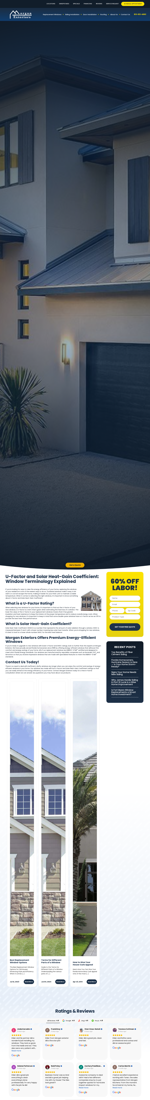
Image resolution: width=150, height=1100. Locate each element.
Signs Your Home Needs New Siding (123, 673)
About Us (114, 14)
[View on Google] (14, 1030)
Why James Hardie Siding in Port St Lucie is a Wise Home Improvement (124, 682)
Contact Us (125, 14)
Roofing (103, 14)
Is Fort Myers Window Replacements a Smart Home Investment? (123, 692)
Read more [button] (16, 1050)
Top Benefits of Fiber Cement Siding (122, 653)
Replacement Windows (52, 14)
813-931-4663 (140, 14)
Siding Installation (72, 14)
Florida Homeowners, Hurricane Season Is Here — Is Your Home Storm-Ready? (124, 663)
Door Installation (90, 14)
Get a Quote (75, 565)
